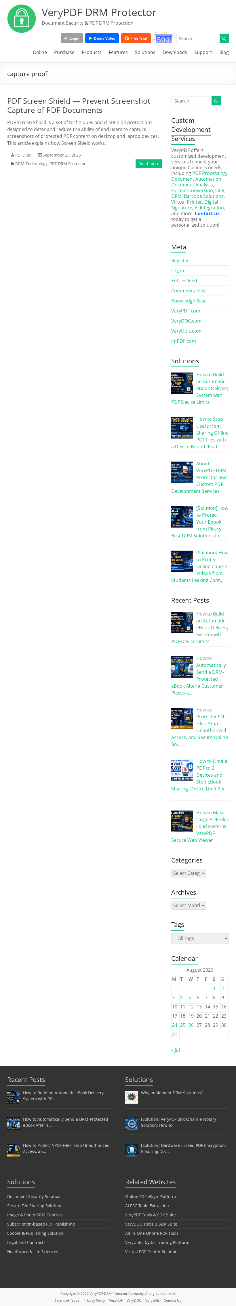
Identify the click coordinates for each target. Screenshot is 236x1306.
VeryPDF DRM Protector (99, 12)
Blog (224, 52)
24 (174, 1025)
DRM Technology (31, 163)
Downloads (175, 52)
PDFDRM (23, 155)
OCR (219, 190)
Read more (148, 163)
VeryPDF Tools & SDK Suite (150, 1215)
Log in (177, 270)
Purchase (64, 52)
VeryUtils (152, 1300)
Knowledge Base (189, 301)
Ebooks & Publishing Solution (35, 1233)
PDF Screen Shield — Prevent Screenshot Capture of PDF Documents (78, 105)
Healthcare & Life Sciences (32, 1251)
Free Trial (138, 38)
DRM (176, 196)
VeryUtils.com (186, 331)
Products (92, 52)
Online (40, 52)
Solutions (145, 52)
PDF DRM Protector (68, 163)
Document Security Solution (34, 1196)
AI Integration (209, 208)
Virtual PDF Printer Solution (151, 1251)
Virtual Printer (186, 202)
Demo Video (104, 38)
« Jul (175, 1050)
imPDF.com (183, 341)
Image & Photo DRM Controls (35, 1215)
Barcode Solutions (204, 196)
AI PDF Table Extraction (147, 1205)
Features (118, 52)
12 (191, 1007)
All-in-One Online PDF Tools (151, 1233)
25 (182, 1025)
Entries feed (184, 280)
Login (74, 38)
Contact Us (172, 1300)
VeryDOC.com (186, 321)
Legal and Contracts (26, 1242)
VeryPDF (116, 1300)
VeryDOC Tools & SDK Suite (151, 1224)
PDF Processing (209, 173)
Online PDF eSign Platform (150, 1196)
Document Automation (196, 179)
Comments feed (188, 291)
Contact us (207, 213)
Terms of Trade (67, 1300)
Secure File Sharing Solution (34, 1205)
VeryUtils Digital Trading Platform (157, 1242)
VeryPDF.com (185, 311)
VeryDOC (134, 1300)
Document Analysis (192, 185)
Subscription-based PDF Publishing (41, 1224)
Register (180, 260)
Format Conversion (192, 190)
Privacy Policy (94, 1300)
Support (203, 52)
